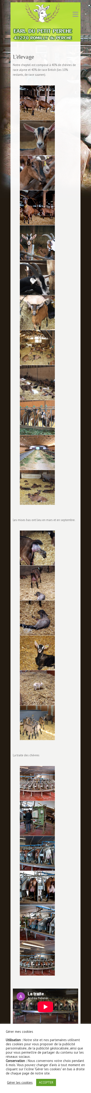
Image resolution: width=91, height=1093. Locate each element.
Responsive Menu (75, 14)
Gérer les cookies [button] (20, 1082)
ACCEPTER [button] (46, 1082)
